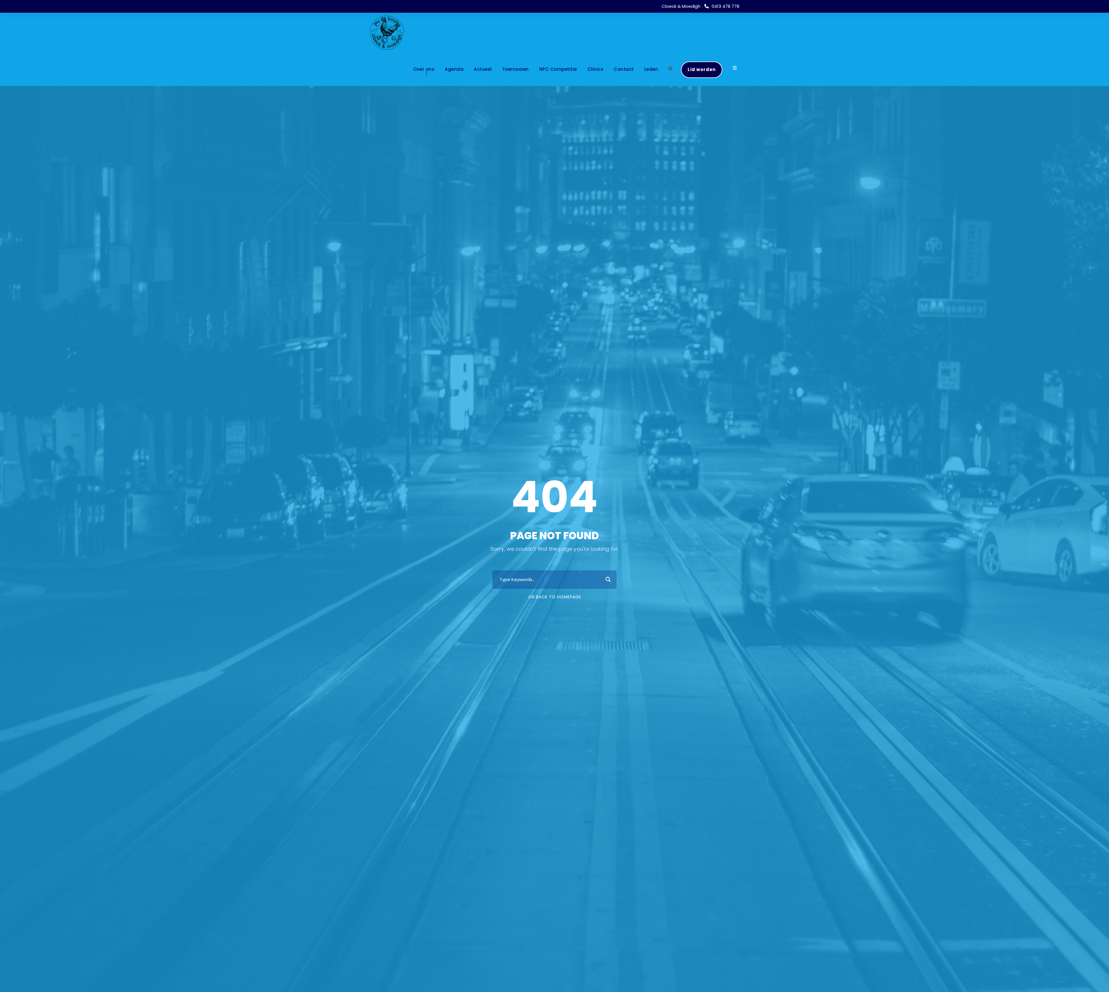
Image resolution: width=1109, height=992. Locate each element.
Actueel (483, 69)
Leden (651, 69)
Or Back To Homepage (554, 597)
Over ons (423, 69)
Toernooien (515, 69)
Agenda (454, 69)
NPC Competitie (558, 69)
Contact (624, 69)
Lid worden (702, 69)
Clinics (595, 69)
